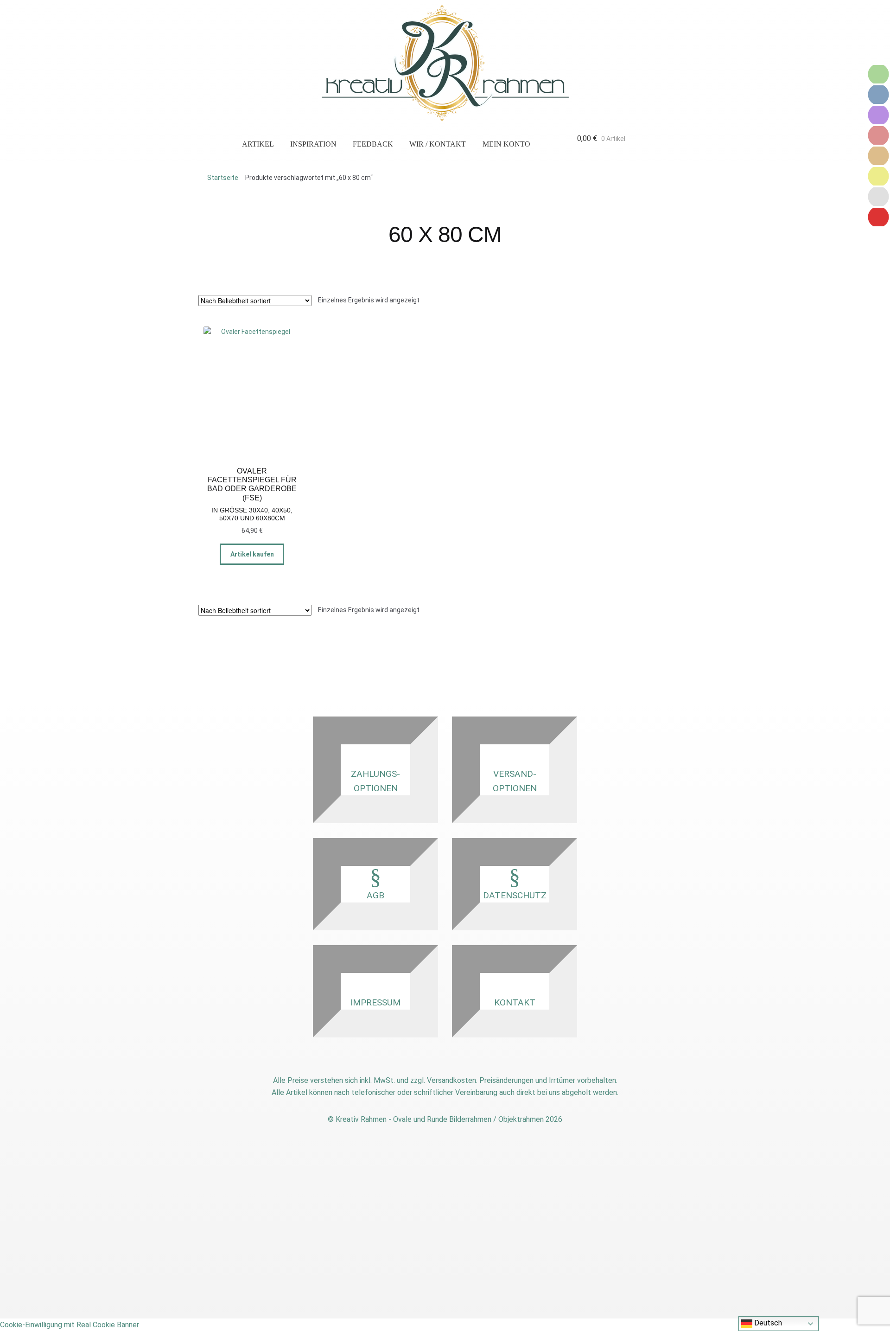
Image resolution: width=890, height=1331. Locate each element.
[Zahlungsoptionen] (878, 74)
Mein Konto (506, 144)
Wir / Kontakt (437, 144)
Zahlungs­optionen (375, 780)
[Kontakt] (878, 115)
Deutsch (767, 1322)
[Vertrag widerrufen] (878, 217)
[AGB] (878, 135)
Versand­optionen (515, 780)
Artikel (258, 144)
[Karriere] (878, 196)
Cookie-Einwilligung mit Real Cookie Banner (69, 1324)
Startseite (222, 177)
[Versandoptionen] (878, 94)
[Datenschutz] (878, 156)
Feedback (373, 144)
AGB (375, 895)
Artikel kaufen (252, 554)
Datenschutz (515, 895)
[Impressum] (878, 176)
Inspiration (313, 144)
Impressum (375, 1002)
